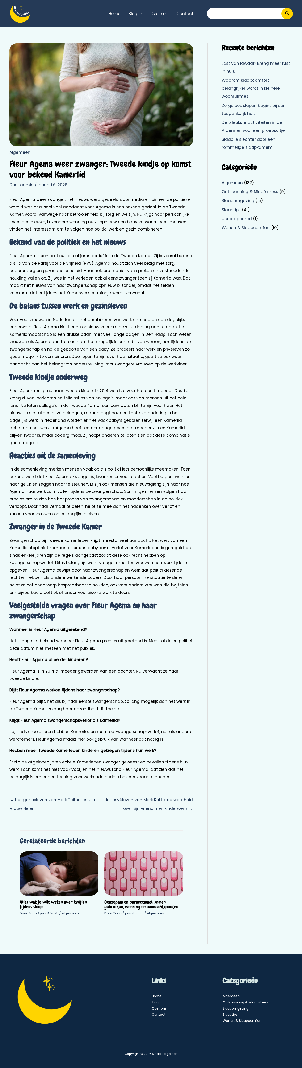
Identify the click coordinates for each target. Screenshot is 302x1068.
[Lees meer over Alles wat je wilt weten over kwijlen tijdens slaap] (59, 873)
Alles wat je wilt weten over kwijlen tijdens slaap (53, 904)
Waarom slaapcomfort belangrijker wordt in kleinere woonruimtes (251, 88)
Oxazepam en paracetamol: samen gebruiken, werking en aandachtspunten (141, 904)
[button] (139, 13)
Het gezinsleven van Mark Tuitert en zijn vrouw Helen (52, 801)
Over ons (159, 1008)
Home (157, 996)
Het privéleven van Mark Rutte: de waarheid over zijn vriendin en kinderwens (148, 801)
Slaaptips (231, 210)
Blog (155, 1002)
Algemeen (19, 152)
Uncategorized (237, 219)
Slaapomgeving (238, 200)
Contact (159, 1014)
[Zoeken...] (287, 13)
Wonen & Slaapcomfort (246, 228)
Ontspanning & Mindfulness (250, 192)
